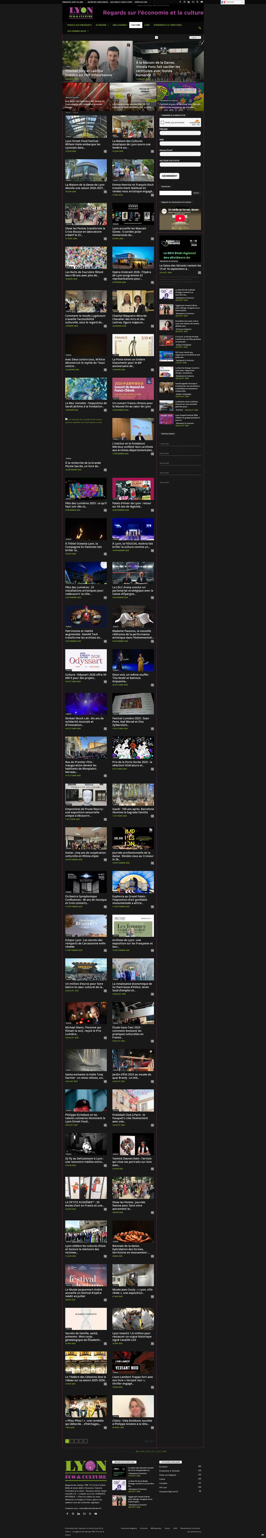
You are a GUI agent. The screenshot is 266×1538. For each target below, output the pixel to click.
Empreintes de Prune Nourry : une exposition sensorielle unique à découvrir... (84, 812)
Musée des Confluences (98, 2)
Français (229, 2)
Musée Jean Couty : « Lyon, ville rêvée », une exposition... (132, 1291)
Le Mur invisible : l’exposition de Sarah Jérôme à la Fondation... (86, 404)
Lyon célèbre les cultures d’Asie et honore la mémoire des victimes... (85, 1249)
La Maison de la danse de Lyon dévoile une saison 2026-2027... (85, 186)
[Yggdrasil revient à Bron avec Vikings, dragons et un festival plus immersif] (166, 309)
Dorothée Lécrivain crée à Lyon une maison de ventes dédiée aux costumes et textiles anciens (178, 468)
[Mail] (193, 2)
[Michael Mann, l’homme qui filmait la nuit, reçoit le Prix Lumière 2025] (86, 1013)
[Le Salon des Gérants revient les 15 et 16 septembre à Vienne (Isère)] (180, 248)
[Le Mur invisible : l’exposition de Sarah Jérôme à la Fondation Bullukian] (86, 389)
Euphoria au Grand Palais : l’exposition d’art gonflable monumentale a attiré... (129, 900)
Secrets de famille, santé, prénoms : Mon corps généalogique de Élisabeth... (83, 1336)
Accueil (68, 113)
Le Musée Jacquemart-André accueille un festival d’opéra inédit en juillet (83, 1293)
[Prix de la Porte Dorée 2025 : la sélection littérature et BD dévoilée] (133, 748)
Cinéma (77, 37)
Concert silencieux (93, 37)
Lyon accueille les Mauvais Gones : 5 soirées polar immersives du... (129, 232)
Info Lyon (163, 1487)
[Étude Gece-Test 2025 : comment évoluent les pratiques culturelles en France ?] (133, 1013)
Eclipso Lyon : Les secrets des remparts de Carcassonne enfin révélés (85, 943)
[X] (197, 2)
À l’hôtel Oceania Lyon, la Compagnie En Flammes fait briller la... (83, 547)
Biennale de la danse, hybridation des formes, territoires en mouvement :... (131, 1249)
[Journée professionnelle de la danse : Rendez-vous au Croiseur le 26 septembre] (133, 838)
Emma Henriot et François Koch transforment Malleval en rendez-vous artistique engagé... (133, 188)
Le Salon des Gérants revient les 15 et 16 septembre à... (180, 267)
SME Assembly (120, 25)
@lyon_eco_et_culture (151, 1451)
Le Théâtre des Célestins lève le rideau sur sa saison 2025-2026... (85, 1378)
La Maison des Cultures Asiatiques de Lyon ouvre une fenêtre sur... (131, 144)
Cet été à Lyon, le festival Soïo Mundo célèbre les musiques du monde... (180, 106)
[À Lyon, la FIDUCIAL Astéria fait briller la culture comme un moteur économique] (133, 529)
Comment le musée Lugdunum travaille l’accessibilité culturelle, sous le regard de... (85, 319)
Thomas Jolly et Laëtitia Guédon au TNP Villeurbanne (88, 72)
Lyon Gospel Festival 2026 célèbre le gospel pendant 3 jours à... (187, 417)
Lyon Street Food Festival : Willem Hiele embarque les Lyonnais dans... (82, 144)
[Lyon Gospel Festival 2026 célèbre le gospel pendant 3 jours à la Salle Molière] (166, 419)
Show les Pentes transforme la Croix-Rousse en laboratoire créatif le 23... (85, 232)
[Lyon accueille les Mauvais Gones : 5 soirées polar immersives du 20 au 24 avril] (133, 214)
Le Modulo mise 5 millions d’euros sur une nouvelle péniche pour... (186, 404)
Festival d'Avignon (124, 37)
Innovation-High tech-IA (168, 1492)
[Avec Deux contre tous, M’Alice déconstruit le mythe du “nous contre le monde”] (86, 345)
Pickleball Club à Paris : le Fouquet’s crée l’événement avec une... (130, 1118)
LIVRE (147, 25)
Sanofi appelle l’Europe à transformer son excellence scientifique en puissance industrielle (187, 387)
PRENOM (163, 129)
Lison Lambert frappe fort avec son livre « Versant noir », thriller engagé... (132, 1380)
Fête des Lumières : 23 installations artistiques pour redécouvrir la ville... (84, 590)
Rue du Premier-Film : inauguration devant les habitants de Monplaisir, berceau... (81, 767)
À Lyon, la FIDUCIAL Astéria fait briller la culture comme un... (132, 545)
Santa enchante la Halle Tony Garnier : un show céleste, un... (84, 1076)
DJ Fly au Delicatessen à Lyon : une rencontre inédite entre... (84, 1160)
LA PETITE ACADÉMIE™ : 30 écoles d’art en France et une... (84, 1203)
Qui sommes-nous (76, 31)
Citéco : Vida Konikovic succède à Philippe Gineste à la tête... (132, 1422)
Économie (101, 25)
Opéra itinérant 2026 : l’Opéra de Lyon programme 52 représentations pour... (131, 275)
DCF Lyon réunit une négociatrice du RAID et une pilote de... (187, 354)
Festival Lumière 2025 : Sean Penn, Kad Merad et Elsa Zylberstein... (130, 722)
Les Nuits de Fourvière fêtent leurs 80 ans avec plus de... (84, 273)
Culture (135, 25)
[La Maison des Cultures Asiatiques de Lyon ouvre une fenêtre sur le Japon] (133, 127)
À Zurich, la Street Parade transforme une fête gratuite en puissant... (188, 339)
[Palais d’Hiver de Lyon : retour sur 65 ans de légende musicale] (133, 489)
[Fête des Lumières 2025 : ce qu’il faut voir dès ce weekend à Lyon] (86, 489)
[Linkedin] (188, 2)
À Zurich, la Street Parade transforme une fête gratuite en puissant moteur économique (178, 478)
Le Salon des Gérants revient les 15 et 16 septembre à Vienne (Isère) (176, 439)
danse (108, 37)
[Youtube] (201, 2)
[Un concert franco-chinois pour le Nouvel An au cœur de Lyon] (133, 389)
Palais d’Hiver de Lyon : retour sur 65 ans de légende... (131, 504)
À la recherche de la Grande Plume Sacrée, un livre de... (83, 464)
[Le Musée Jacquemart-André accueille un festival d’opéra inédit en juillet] (86, 1275)
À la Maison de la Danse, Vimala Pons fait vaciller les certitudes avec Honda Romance (158, 68)
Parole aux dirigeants (79, 25)
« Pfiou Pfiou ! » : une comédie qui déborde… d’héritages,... (84, 1422)
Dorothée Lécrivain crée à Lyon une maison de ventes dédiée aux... (187, 323)
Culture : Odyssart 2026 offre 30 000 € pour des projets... (85, 676)
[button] (200, 28)
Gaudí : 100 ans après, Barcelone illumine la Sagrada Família (133, 810)
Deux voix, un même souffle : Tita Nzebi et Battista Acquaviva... (130, 678)
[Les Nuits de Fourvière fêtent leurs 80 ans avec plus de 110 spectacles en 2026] (86, 258)
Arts (68, 37)
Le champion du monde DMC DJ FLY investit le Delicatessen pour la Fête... (132, 106)
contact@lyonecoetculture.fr (90, 1508)
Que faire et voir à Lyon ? (121, 2)
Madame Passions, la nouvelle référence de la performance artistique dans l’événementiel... (133, 634)
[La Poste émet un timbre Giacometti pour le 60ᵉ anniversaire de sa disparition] (133, 345)
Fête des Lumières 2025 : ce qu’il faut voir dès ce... (86, 504)
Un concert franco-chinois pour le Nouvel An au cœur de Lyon (132, 404)
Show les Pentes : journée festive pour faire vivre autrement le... (128, 1205)
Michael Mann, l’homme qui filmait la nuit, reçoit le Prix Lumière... (83, 1031)
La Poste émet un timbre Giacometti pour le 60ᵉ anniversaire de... (128, 363)
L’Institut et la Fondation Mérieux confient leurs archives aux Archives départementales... (133, 447)
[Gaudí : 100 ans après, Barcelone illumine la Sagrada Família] (133, 795)
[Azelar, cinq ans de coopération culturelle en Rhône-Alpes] (86, 838)
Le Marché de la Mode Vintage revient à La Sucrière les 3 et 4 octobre (176, 449)
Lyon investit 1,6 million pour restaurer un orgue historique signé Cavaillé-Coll (132, 1336)
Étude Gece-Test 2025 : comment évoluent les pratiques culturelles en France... (127, 1032)
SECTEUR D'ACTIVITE (169, 161)
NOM (161, 140)
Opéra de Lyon (141, 2)
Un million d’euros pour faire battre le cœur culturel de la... (84, 985)
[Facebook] (180, 2)
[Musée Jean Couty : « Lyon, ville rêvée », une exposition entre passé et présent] (133, 1275)
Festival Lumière (144, 37)
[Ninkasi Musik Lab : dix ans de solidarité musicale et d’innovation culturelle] (86, 704)
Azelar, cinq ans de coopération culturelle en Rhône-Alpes (85, 854)
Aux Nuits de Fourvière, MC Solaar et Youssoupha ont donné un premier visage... (85, 104)
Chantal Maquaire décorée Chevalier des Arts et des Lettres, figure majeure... (129, 319)
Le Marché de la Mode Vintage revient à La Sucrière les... (185, 292)
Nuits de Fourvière (72, 97)
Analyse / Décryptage (183, 345)
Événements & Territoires (168, 25)
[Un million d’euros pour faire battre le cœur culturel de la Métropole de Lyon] (86, 969)
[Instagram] (184, 2)
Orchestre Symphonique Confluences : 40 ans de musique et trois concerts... (86, 900)
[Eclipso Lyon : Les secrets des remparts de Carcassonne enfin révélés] (86, 926)
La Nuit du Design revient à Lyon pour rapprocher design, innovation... (187, 370)
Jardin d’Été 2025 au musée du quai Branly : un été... (131, 1076)
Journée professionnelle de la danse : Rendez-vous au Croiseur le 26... (133, 856)
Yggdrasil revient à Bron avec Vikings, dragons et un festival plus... (187, 308)
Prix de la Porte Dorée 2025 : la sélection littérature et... (132, 763)
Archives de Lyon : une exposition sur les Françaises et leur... (132, 943)
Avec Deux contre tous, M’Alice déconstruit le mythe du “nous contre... (85, 363)
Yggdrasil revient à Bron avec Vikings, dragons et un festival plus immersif (179, 459)
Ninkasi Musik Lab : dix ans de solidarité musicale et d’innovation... (84, 722)
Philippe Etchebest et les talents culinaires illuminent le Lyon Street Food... (85, 1118)
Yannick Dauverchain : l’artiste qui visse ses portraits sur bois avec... (132, 1162)
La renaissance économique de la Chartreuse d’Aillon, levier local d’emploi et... (132, 987)
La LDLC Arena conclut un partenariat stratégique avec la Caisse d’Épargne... (132, 590)
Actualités (163, 1483)
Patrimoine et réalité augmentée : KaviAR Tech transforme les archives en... (83, 634)
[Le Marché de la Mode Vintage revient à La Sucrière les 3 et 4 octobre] (166, 294)
